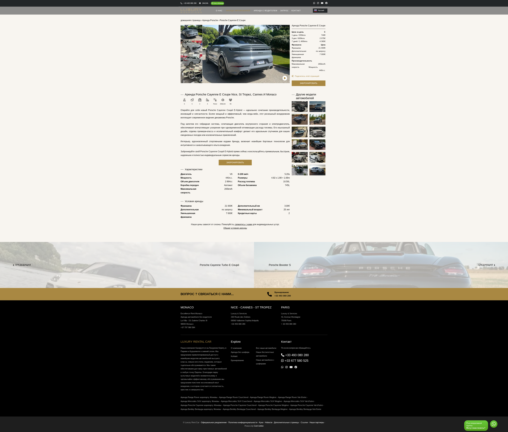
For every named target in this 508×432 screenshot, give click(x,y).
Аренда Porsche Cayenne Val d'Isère (306, 405)
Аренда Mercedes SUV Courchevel (236, 401)
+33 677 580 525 (296, 360)
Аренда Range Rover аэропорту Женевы (199, 397)
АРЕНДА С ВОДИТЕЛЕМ (265, 11)
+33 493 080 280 (283, 296)
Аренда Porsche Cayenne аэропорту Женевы (201, 405)
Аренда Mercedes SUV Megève (268, 401)
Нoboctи (268, 422)
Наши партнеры (317, 422)
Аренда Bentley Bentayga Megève (272, 409)
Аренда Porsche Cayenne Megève (273, 405)
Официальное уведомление (214, 422)
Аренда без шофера (240, 352)
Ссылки (304, 422)
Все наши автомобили (266, 348)
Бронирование (237, 360)
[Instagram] (318, 3)
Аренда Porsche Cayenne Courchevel (240, 405)
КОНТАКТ (296, 11)
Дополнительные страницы (286, 422)
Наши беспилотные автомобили (265, 354)
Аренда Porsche (210, 20)
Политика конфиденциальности (242, 422)
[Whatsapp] (314, 3)
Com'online (259, 426)
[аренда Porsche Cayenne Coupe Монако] (246, 54)
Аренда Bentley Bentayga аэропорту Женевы (201, 409)
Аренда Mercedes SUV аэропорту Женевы (200, 401)
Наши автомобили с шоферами (265, 362)
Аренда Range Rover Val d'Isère (292, 397)
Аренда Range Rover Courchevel (233, 397)
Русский (321, 10)
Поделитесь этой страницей (306, 76)
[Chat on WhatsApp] (217, 3)
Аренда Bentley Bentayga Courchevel (239, 409)
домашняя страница (191, 20)
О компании (236, 348)
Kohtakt (234, 356)
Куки (261, 422)
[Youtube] (322, 3)
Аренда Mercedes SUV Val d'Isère (299, 401)
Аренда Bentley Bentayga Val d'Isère (305, 409)
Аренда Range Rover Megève (263, 397)
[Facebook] (326, 3)
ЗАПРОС (284, 11)
